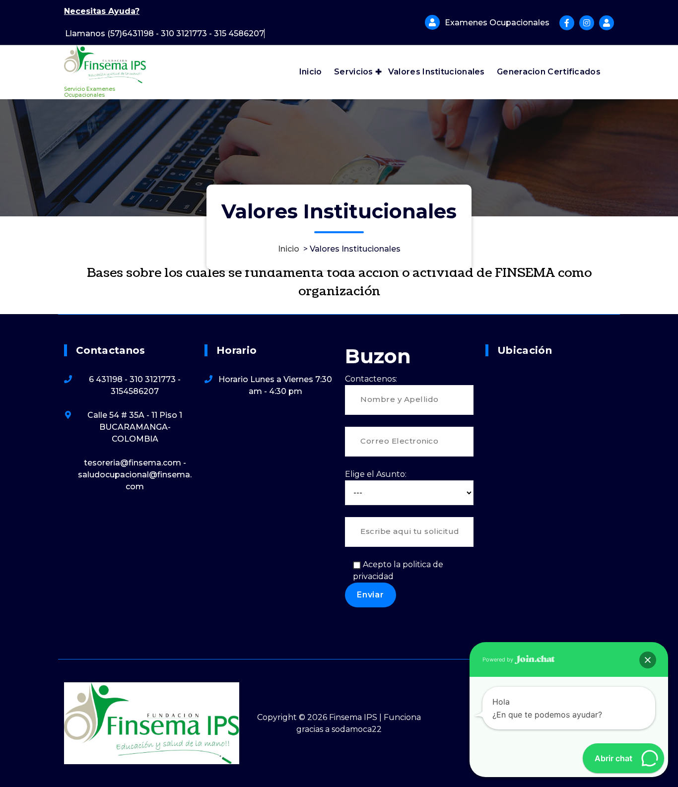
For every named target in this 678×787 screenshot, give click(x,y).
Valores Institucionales (436, 71)
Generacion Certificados (549, 71)
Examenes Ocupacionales (497, 22)
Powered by (498, 659)
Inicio (310, 71)
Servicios (353, 71)
